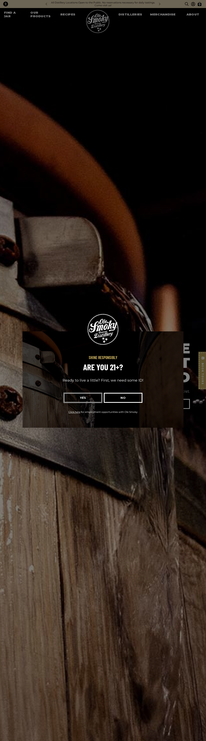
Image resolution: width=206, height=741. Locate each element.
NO (123, 398)
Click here (74, 411)
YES (83, 398)
